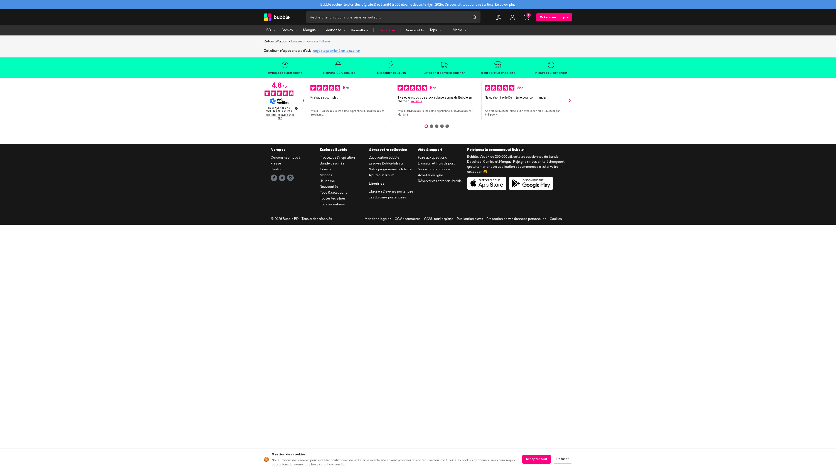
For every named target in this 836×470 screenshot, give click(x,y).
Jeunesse (333, 30)
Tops (433, 30)
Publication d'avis (470, 219)
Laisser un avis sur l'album (310, 41)
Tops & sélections (333, 192)
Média (457, 30)
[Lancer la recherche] (474, 17)
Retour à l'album (276, 41)
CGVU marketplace (438, 219)
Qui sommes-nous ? (285, 157)
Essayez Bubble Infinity (386, 163)
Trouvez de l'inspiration (337, 157)
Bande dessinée (332, 163)
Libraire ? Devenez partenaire (391, 191)
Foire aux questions (432, 157)
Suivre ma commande (434, 169)
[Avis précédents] (303, 101)
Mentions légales (378, 219)
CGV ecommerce (408, 219)
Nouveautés (415, 30)
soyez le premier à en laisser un (336, 51)
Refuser (562, 459)
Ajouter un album (381, 175)
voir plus (416, 101)
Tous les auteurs (332, 204)
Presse (276, 163)
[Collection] (498, 17)
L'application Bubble (384, 157)
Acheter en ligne (430, 175)
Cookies (556, 219)
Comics (287, 30)
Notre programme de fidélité (390, 169)
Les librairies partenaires (387, 197)
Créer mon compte (554, 17)
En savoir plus (505, 4)
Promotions (359, 30)
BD (268, 30)
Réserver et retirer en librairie (440, 181)
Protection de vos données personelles (516, 219)
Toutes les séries (333, 198)
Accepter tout (536, 459)
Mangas (309, 30)
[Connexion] (512, 17)
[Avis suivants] (570, 101)
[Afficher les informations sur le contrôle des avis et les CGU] (296, 108)
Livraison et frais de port (436, 163)
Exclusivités (387, 30)
